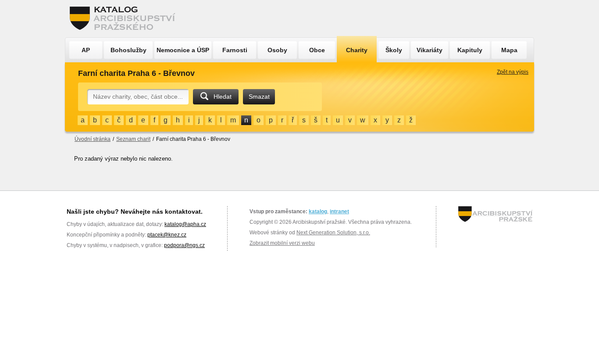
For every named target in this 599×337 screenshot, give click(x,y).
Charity (356, 50)
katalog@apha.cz (185, 224)
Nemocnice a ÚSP (183, 50)
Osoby (277, 50)
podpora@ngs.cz (184, 245)
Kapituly (469, 50)
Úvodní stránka (93, 139)
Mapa (509, 50)
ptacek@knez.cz (166, 235)
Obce (317, 50)
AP (86, 50)
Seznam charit (133, 139)
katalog (318, 211)
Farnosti (234, 50)
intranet (339, 211)
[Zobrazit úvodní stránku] (125, 19)
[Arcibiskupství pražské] (495, 214)
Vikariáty (429, 50)
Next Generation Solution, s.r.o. (333, 232)
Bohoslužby (128, 50)
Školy (393, 50)
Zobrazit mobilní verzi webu (282, 243)
